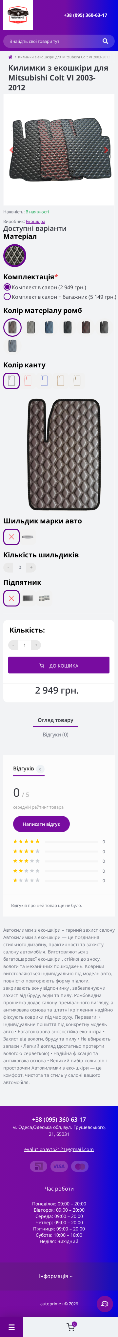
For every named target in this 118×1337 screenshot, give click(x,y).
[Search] (105, 41)
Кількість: (27, 630)
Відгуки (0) (56, 734)
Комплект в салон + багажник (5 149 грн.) (64, 296)
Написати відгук (41, 824)
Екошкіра (35, 221)
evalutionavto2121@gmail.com (59, 1149)
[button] (86, 15)
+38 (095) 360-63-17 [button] (59, 1119)
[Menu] (11, 1327)
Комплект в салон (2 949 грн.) (49, 287)
